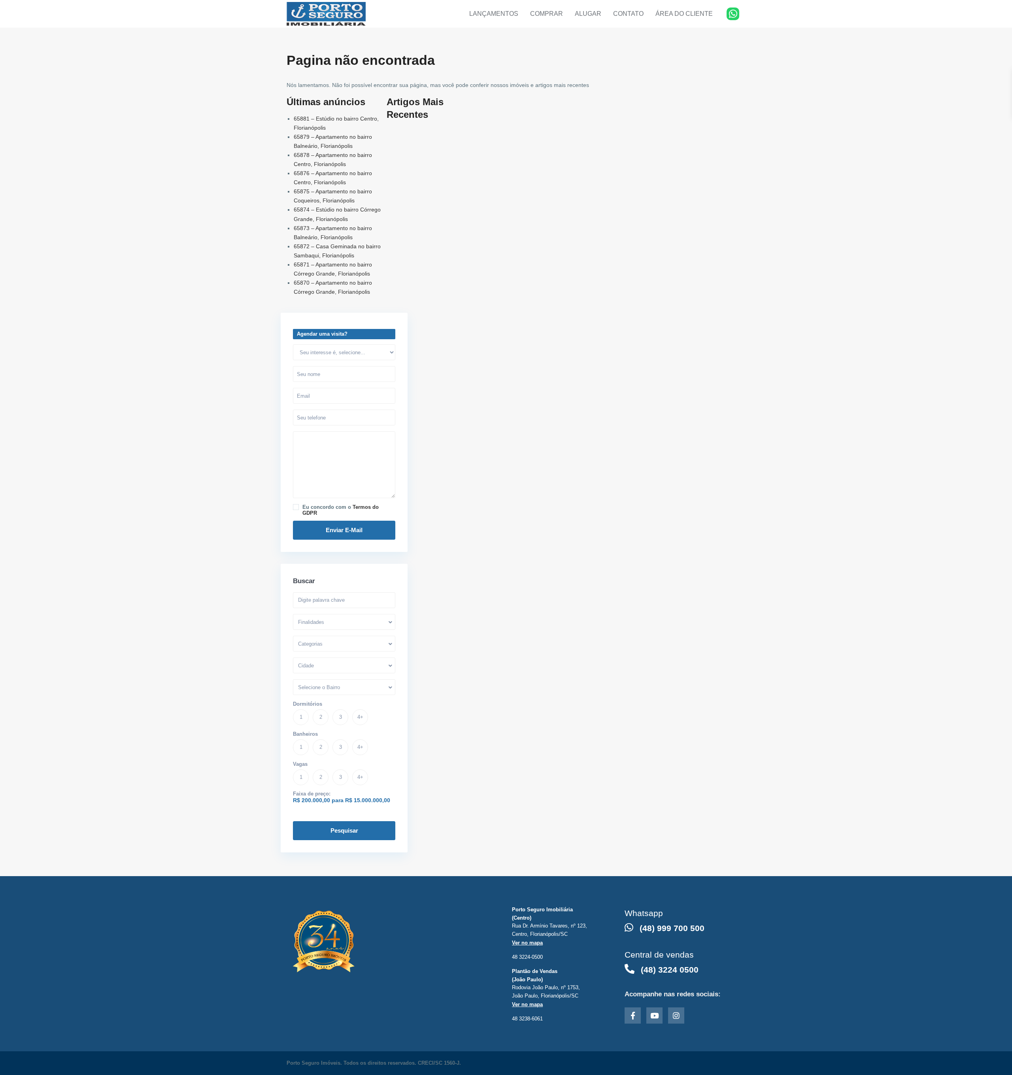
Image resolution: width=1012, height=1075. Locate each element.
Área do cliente (684, 13)
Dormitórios (307, 704)
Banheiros (305, 734)
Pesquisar (344, 830)
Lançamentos (493, 13)
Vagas (300, 764)
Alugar (588, 13)
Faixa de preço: (311, 793)
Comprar (546, 13)
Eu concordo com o (340, 510)
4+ (360, 717)
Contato (628, 13)
